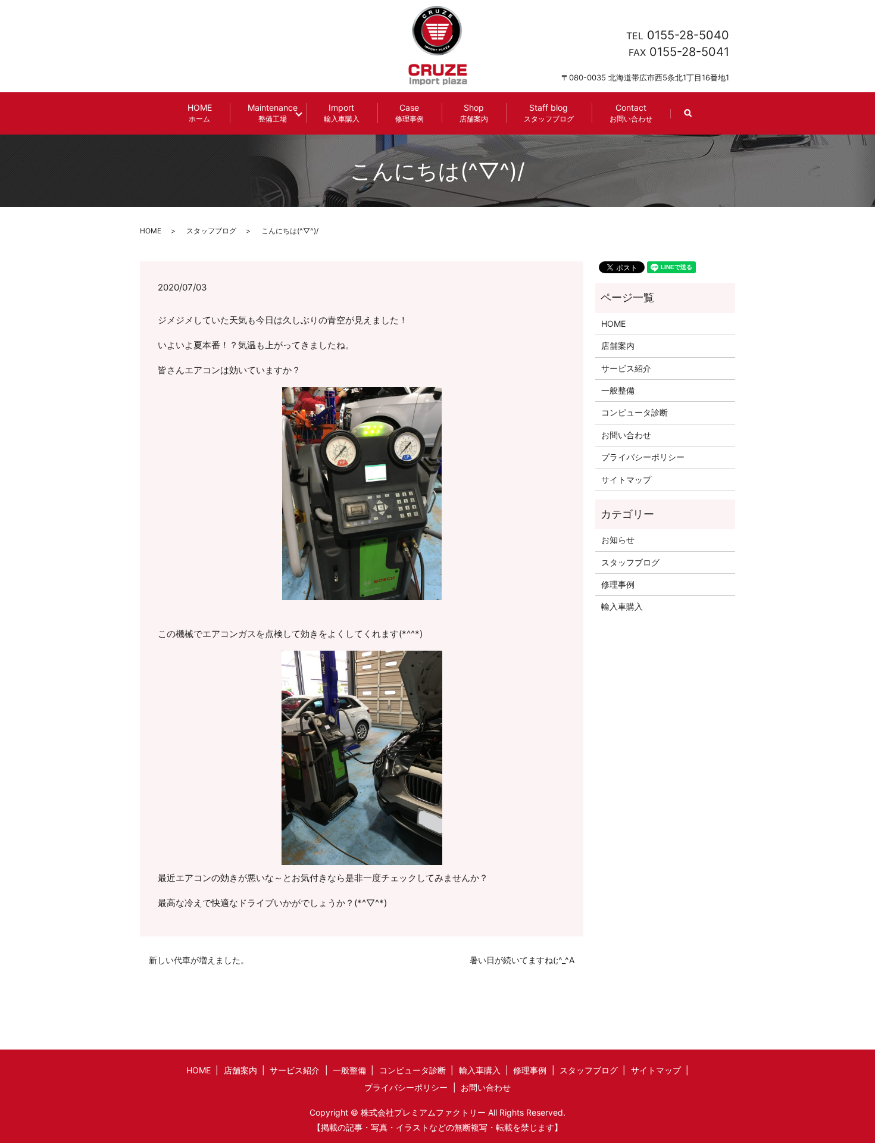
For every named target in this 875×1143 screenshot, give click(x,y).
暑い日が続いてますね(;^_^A (522, 960)
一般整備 (618, 390)
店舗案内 (618, 346)
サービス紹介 (626, 368)
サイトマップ (626, 479)
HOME (200, 112)
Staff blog (549, 112)
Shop (474, 112)
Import (342, 112)
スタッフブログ (211, 230)
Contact (631, 112)
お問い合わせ (626, 435)
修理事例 (618, 584)
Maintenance (273, 112)
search (697, 118)
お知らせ (618, 540)
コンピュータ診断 (634, 412)
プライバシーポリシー (643, 457)
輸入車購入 (622, 606)
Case (409, 112)
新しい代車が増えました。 (199, 960)
